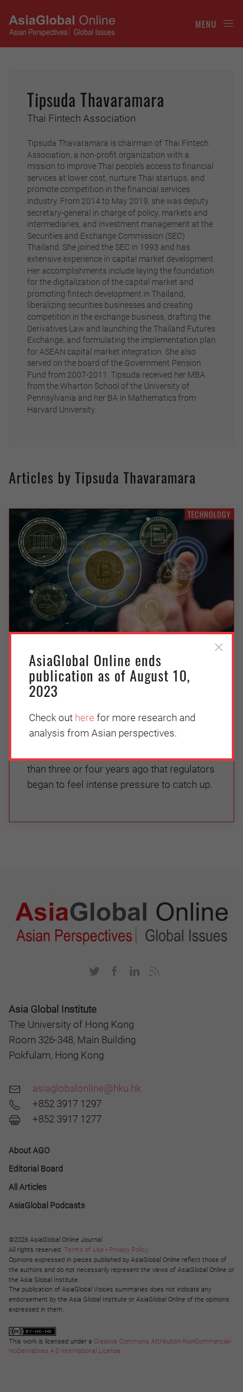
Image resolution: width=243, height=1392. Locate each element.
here (84, 717)
